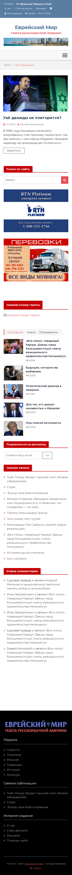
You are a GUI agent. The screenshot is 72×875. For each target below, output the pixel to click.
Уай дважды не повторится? (32, 118)
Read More (14, 150)
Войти (31, 13)
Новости (13, 750)
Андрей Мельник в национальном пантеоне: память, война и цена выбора (34, 584)
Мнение (13, 760)
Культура (13, 774)
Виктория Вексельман (32, 124)
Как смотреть (17, 558)
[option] (42, 4)
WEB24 (37, 868)
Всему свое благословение (27, 493)
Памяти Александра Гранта (27, 513)
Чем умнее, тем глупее (23, 519)
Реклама (41, 8)
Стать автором (23, 8)
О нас (8, 8)
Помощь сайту (17, 840)
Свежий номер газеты (23, 305)
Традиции (14, 764)
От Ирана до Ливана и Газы (34, 4)
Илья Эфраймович (20, 594)
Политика (14, 755)
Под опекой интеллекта (43, 423)
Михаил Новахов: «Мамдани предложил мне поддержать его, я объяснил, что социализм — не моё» (36, 503)
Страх (11, 487)
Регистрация (15, 13)
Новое (31, 332)
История (13, 769)
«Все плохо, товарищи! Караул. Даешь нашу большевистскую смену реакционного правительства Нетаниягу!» (46, 348)
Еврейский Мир (36, 27)
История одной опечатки (25, 552)
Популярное (15, 332)
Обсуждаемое (48, 332)
